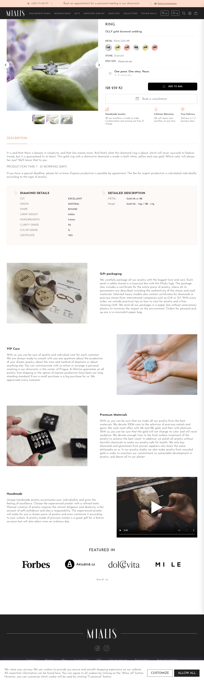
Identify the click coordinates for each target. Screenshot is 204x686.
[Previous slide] (5, 65)
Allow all (187, 673)
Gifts (77, 14)
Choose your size (125, 61)
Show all (100, 580)
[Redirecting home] (15, 13)
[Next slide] (99, 65)
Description (17, 138)
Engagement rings (39, 14)
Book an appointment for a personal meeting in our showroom (101, 3)
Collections (131, 14)
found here (54, 673)
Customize (160, 673)
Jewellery (114, 14)
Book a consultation (154, 98)
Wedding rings (62, 14)
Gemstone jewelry (94, 14)
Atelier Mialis (149, 14)
